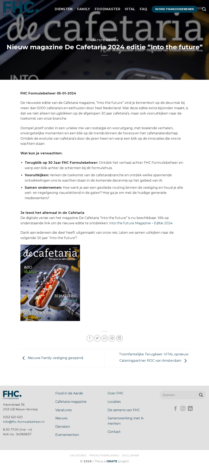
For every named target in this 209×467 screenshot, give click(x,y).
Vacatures (63, 410)
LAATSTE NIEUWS (104, 40)
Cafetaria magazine (71, 402)
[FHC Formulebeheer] (23, 9)
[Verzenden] (201, 395)
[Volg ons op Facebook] (175, 409)
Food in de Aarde (69, 393)
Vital (130, 9)
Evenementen (67, 435)
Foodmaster (107, 9)
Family (83, 9)
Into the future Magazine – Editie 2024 (140, 223)
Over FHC (115, 393)
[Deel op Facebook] (90, 338)
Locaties (114, 402)
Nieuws (61, 418)
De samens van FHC (124, 410)
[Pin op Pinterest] (112, 338)
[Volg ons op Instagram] (182, 409)
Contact (114, 432)
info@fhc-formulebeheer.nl (23, 422)
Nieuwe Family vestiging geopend (55, 358)
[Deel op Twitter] (97, 338)
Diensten (64, 9)
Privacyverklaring (104, 455)
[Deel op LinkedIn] (119, 338)
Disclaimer (130, 455)
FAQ (143, 9)
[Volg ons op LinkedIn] (190, 409)
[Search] (204, 9)
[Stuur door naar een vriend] (104, 338)
